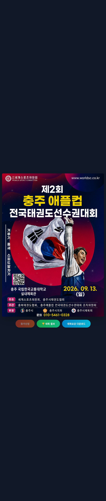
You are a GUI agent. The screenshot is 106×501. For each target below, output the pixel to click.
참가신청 (25, 323)
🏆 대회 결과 (48, 323)
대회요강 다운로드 (76, 323)
